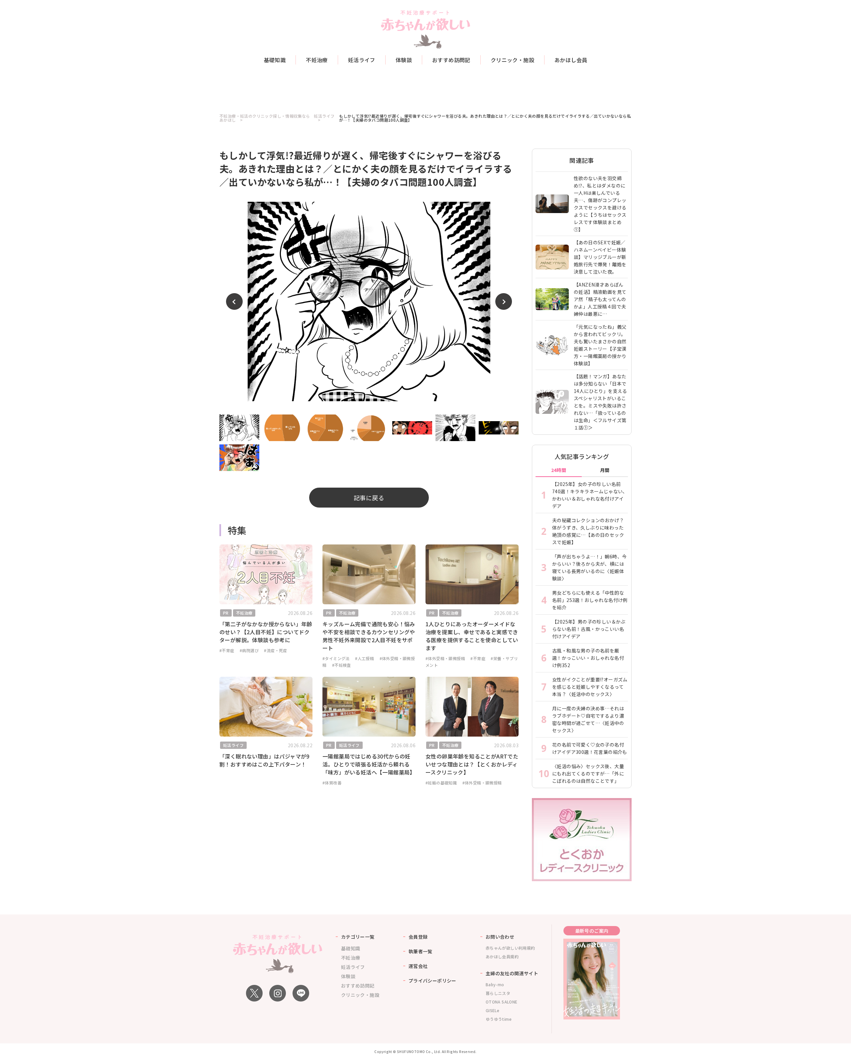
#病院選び (249, 650)
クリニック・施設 (512, 60)
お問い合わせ (500, 936)
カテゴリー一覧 (358, 936)
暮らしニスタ (498, 993)
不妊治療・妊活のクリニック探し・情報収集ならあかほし (264, 118)
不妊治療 (317, 60)
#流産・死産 (275, 650)
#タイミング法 (336, 658)
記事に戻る (369, 497)
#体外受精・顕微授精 (445, 658)
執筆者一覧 (420, 951)
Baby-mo (495, 984)
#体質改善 (331, 782)
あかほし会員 (570, 60)
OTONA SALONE (502, 1001)
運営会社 (418, 966)
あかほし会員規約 (502, 956)
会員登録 (418, 936)
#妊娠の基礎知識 (441, 782)
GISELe (492, 1010)
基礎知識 (275, 60)
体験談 (404, 60)
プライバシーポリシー (432, 980)
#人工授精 (364, 658)
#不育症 (226, 650)
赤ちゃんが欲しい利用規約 (510, 948)
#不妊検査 (341, 665)
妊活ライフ (361, 60)
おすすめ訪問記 (451, 60)
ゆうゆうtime (499, 1019)
